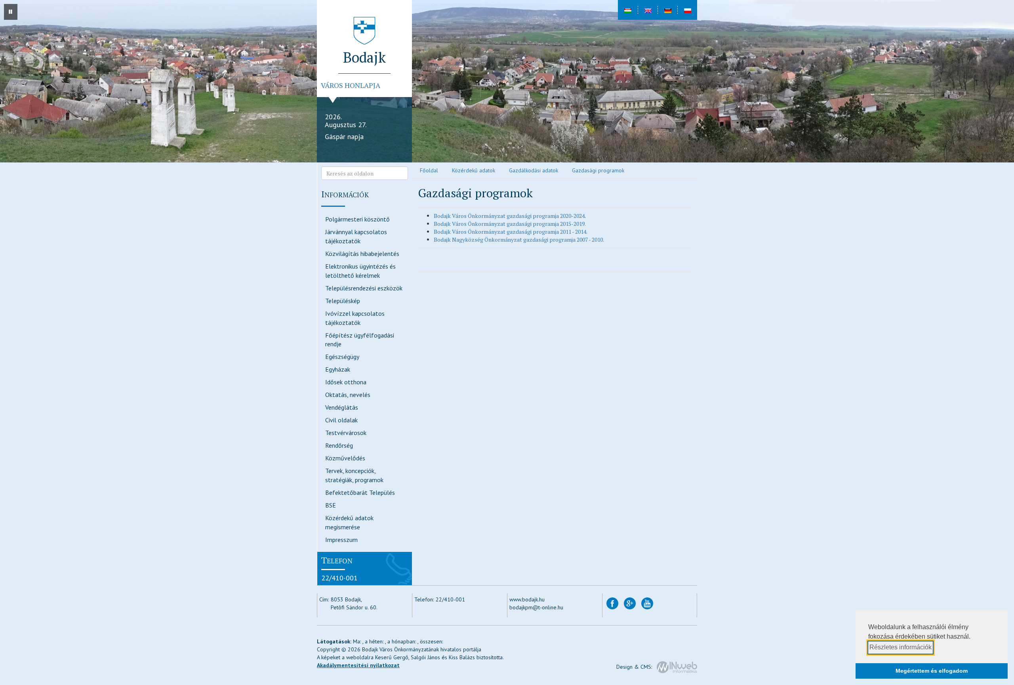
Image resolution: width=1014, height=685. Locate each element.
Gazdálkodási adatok (533, 170)
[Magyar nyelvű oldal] (628, 10)
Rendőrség (339, 445)
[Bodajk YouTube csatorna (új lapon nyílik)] (647, 603)
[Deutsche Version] (667, 10)
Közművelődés (345, 458)
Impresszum (341, 540)
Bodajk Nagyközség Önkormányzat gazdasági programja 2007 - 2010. (519, 239)
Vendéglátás (341, 407)
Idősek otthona (345, 382)
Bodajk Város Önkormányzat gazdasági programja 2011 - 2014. (510, 231)
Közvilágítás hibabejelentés (362, 254)
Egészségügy (342, 357)
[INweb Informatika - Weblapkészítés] (677, 666)
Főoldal (429, 170)
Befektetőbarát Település (360, 492)
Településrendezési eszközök (363, 288)
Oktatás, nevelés (347, 395)
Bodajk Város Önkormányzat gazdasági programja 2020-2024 (509, 215)
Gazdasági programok (598, 170)
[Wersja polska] (687, 10)
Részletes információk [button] (900, 647)
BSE (330, 505)
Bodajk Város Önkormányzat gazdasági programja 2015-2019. (510, 223)
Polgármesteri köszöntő (357, 219)
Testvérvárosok (345, 433)
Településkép (342, 301)
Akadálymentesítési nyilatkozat (358, 665)
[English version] (648, 10)
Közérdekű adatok (473, 170)
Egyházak (337, 369)
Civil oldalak (341, 420)
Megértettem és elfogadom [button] (932, 671)
